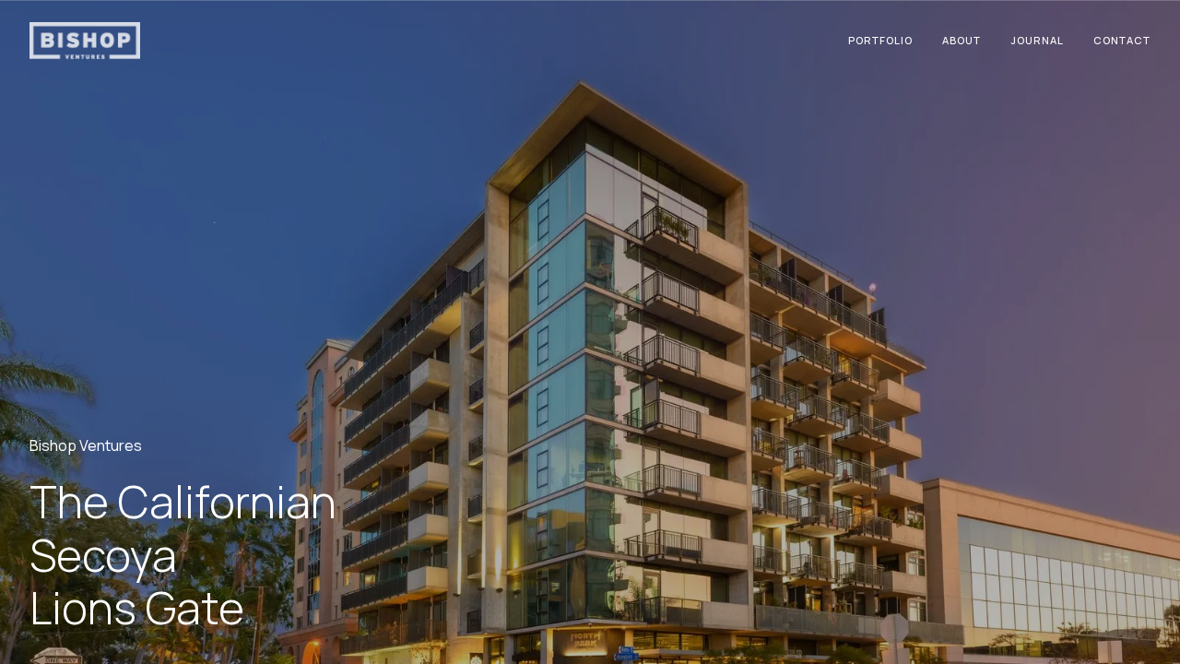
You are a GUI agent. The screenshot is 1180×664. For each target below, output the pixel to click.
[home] (85, 41)
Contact (1121, 40)
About (961, 40)
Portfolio (880, 40)
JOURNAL (1037, 40)
